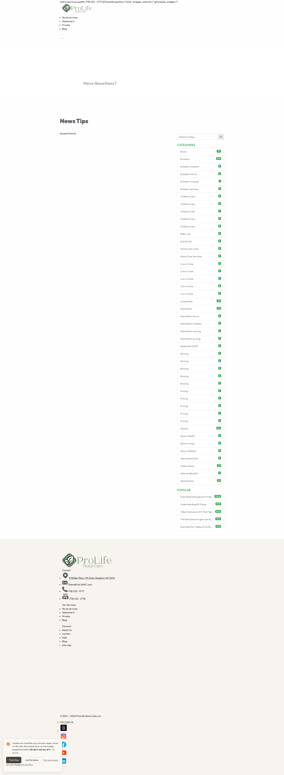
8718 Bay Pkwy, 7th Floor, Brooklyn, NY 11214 (92, 577)
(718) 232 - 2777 (76, 591)
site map (66, 645)
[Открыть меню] (62, 38)
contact (66, 633)
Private (66, 25)
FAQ (64, 637)
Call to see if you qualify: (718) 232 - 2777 (81, 1)
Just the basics (31, 760)
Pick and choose (50, 760)
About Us (67, 630)
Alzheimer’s (68, 21)
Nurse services (70, 17)
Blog (64, 28)
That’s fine (13, 760)
